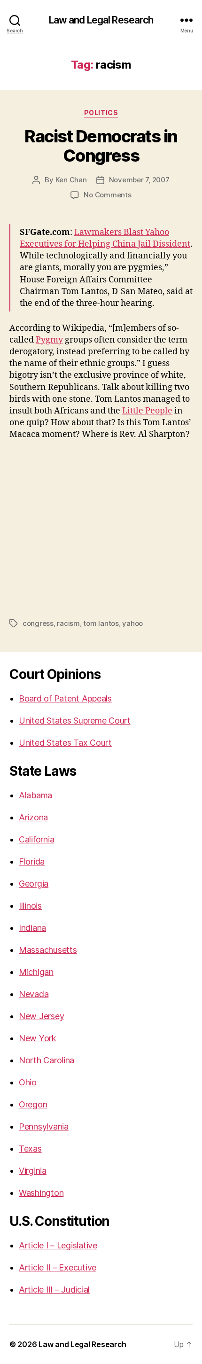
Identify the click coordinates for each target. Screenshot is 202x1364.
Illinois (30, 906)
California (36, 839)
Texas (30, 1149)
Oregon (33, 1104)
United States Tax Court (65, 743)
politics (101, 113)
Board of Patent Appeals (65, 698)
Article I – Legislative (58, 1245)
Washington (41, 1193)
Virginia (33, 1171)
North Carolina (46, 1060)
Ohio (28, 1082)
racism (68, 623)
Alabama (35, 795)
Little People (147, 410)
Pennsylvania (44, 1126)
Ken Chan (71, 179)
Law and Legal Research (101, 20)
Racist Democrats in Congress (101, 146)
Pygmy (49, 340)
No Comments (107, 194)
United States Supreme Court (75, 720)
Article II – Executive (57, 1267)
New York (37, 1038)
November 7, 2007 (139, 179)
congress (38, 623)
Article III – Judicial (54, 1289)
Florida (32, 861)
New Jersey (41, 1016)
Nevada (33, 994)
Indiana (32, 928)
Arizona (33, 817)
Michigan (36, 972)
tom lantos (100, 623)
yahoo (132, 623)
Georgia (33, 884)
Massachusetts (48, 950)
